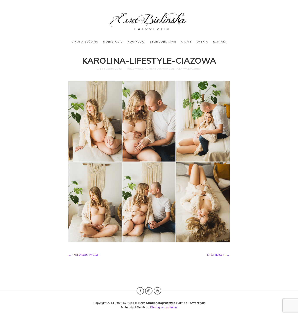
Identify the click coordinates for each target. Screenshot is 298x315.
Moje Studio (113, 41)
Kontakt (220, 41)
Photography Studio (163, 307)
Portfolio (136, 41)
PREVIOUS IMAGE (83, 255)
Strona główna (84, 41)
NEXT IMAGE (218, 255)
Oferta (202, 41)
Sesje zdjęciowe (163, 41)
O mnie (186, 41)
